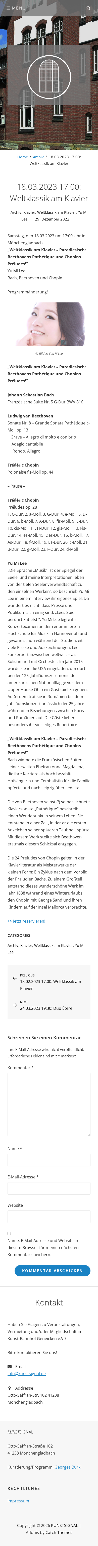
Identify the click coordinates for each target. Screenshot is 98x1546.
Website (15, 1205)
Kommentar (21, 1067)
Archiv (38, 156)
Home (22, 156)
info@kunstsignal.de (27, 1373)
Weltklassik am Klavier (56, 212)
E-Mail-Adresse (23, 1177)
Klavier (29, 212)
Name (15, 1148)
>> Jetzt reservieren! (26, 921)
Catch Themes (58, 1532)
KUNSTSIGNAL (64, 1525)
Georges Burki (68, 1467)
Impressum (18, 1501)
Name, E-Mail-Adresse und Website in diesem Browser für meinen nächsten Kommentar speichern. (43, 1247)
